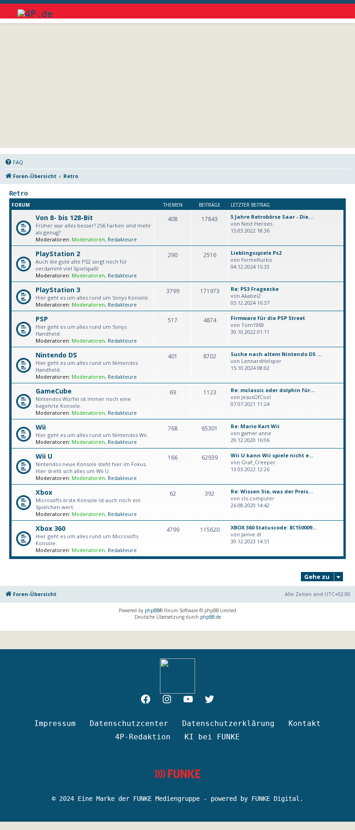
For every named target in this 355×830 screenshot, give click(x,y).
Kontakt (304, 723)
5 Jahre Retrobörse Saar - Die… (272, 216)
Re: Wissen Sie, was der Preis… (272, 491)
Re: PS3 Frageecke (255, 288)
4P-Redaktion (143, 736)
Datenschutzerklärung (228, 723)
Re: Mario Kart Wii (255, 426)
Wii (41, 427)
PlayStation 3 (58, 289)
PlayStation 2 (58, 253)
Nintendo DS (56, 354)
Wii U (44, 456)
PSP (42, 318)
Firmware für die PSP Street (268, 317)
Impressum (55, 723)
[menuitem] (14, 162)
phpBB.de (210, 617)
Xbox (44, 492)
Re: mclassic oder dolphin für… (273, 390)
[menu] (329, 9)
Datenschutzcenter (129, 723)
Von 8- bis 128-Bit (64, 217)
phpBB (152, 610)
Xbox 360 (50, 528)
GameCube (54, 391)
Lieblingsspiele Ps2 (256, 252)
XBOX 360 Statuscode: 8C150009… (274, 527)
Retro (18, 193)
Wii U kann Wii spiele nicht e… (272, 455)
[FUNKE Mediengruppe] (177, 774)
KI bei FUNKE (212, 736)
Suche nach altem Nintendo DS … (276, 353)
